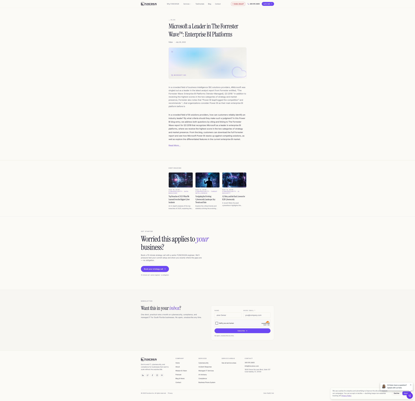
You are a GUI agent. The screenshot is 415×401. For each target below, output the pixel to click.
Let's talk (266, 4)
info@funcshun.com (252, 366)
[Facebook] (152, 375)
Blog (209, 4)
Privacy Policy (346, 396)
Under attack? (239, 4)
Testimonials (200, 4)
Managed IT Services (206, 371)
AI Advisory (203, 374)
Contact (218, 4)
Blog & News (180, 378)
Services (186, 4)
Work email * (249, 310)
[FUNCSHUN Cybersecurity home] (149, 4)
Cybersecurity (203, 363)
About (178, 367)
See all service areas (229, 363)
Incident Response (205, 367)
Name (217, 310)
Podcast (178, 374)
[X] (148, 375)
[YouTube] (162, 375)
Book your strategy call (153, 269)
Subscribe (241, 331)
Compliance (203, 378)
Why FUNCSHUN (173, 4)
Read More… (174, 145)
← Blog (172, 20)
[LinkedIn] (143, 375)
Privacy (170, 393)
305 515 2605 (255, 4)
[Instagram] (157, 375)
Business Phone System (207, 382)
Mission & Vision (181, 371)
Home (178, 363)
